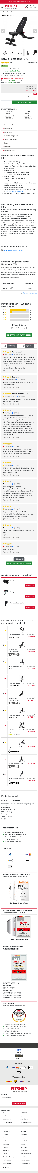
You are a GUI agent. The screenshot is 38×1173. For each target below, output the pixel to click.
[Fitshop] (11, 7)
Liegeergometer (25, 1147)
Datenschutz (23, 1112)
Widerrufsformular (7, 1122)
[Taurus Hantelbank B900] (22, 759)
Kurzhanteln (14, 581)
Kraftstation (6, 1138)
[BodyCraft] (14, 671)
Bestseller (7, 146)
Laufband (5, 1134)
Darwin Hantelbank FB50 (16, 683)
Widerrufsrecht (24, 1119)
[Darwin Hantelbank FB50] (22, 678)
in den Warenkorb (24, 102)
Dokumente (8, 132)
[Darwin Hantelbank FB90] (22, 630)
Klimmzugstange (25, 1160)
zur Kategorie (30, 585)
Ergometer (23, 1131)
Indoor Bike (6, 1144)
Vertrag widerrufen (19, 1103)
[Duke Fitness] (14, 735)
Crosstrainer (6, 1131)
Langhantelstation (26, 1153)
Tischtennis (6, 1141)
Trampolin (23, 1138)
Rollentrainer (24, 1150)
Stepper (5, 1153)
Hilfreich (6, 371)
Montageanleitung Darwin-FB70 (13, 250)
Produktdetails (8, 125)
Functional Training (8, 1157)
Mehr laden (19, 559)
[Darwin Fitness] (8, 15)
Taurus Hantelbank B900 (16, 764)
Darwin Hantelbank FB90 (16, 635)
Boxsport (5, 1147)
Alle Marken (6, 1168)
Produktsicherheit (9, 150)
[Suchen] (31, 7)
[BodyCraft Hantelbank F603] (22, 661)
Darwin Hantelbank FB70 (16, 715)
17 (30, 310)
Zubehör (7, 143)
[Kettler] (14, 783)
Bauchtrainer (24, 1157)
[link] (10, 854)
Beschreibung (8, 128)
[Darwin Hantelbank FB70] (22, 710)
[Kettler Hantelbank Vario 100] (22, 774)
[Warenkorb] (35, 7)
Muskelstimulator (8, 1163)
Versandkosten (6, 1119)
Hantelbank (24, 1141)
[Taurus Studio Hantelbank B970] (22, 645)
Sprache (29, 346)
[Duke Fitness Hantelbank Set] (22, 725)
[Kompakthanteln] (6, 592)
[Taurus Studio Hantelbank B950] (22, 693)
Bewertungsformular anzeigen (19, 335)
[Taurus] (14, 654)
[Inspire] (14, 751)
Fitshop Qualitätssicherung (14, 191)
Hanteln (23, 1144)
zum (6, 1097)
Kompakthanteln (15, 592)
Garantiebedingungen (11, 136)
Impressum (23, 1116)
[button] (5, 52)
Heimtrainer (6, 1150)
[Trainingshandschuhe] (6, 603)
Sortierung (11, 346)
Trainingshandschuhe (17, 603)
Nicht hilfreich (15, 371)
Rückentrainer (7, 1160)
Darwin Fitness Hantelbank (10, 12)
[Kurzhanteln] (6, 581)
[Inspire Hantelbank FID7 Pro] (22, 742)
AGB (3, 1112)
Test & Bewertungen (10, 139)
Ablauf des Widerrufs (25, 1122)
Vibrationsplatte (25, 1163)
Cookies (4, 1116)
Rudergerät (24, 1134)
